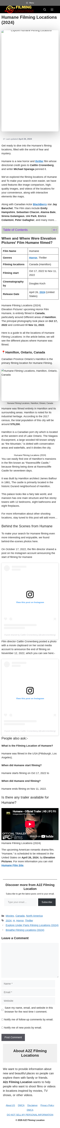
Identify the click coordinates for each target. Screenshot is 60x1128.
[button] (44, 9)
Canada (20, 915)
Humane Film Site (12, 865)
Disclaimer (32, 1105)
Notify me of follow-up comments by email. (28, 1019)
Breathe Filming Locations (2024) (25, 930)
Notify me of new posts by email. (23, 1027)
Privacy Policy (47, 1105)
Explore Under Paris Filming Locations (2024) (32, 925)
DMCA (21, 1105)
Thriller (29, 920)
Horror (20, 920)
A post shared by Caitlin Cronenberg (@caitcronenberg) (30, 635)
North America (34, 915)
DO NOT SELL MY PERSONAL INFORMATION (30, 1114)
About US (10, 1105)
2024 (9, 920)
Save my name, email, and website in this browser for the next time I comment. (29, 1009)
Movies (10, 915)
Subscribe (47, 902)
